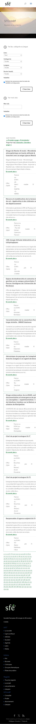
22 (8, 556)
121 (16, 573)
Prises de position (10, 670)
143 (15, 577)
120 (14, 573)
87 (22, 566)
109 (17, 570)
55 (15, 561)
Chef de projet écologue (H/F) (18, 477)
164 (12, 582)
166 (17, 582)
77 (30, 563)
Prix (6, 658)
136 (24, 575)
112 (24, 570)
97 (15, 568)
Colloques (8, 664)
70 (17, 563)
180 (24, 584)
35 (4, 559)
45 (24, 559)
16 (24, 554)
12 (17, 554)
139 (5, 577)
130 (10, 575)
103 (29, 568)
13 (19, 554)
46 (26, 559)
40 (14, 559)
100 (21, 568)
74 (24, 563)
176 (14, 584)
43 (20, 559)
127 (31, 573)
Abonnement (9, 701)
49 (4, 561)
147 (25, 577)
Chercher (26, 89)
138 (29, 575)
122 (19, 573)
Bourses (7, 661)
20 (4, 556)
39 (12, 559)
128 (5, 575)
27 (17, 556)
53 (12, 561)
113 (27, 570)
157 (22, 580)
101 (24, 568)
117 (7, 573)
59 (23, 561)
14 (21, 554)
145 (20, 577)
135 (22, 575)
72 (20, 563)
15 (23, 554)
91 (30, 566)
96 (13, 568)
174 (9, 584)
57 (19, 561)
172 (5, 584)
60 (25, 561)
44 (22, 559)
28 (19, 556)
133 (17, 575)
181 (27, 584)
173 (7, 584)
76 (28, 563)
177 (17, 584)
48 (30, 559)
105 (7, 570)
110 (20, 570)
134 (19, 575)
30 (23, 556)
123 (21, 573)
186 (12, 587)
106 (10, 570)
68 (13, 563)
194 (5, 589)
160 (29, 580)
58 (21, 561)
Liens (6, 646)
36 (6, 559)
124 (23, 573)
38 (10, 559)
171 (31, 582)
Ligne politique (10, 634)
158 (24, 580)
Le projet (8, 683)
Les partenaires (10, 686)
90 (28, 566)
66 (9, 563)
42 (18, 559)
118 (9, 573)
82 (12, 566)
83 (14, 566)
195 (7, 589)
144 (17, 577)
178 (19, 584)
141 (10, 577)
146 (22, 577)
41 (16, 559)
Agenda (7, 643)
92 (4, 568)
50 (6, 561)
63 (31, 561)
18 (28, 554)
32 (27, 556)
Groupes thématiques (12, 667)
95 (10, 568)
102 (26, 568)
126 (28, 573)
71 (19, 563)
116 (5, 573)
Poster (7, 698)
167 (20, 582)
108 (15, 570)
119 (12, 573)
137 (27, 575)
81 (10, 566)
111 (22, 570)
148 (27, 577)
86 (20, 566)
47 (28, 559)
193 (30, 587)
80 (8, 566)
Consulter (8, 695)
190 (23, 587)
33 (28, 556)
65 (6, 563)
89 (26, 566)
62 (29, 561)
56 (17, 561)
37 (8, 559)
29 (21, 556)
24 (11, 556)
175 (12, 584)
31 (25, 556)
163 (10, 582)
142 (12, 577)
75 (26, 563)
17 (26, 554)
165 (15, 582)
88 (24, 566)
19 (30, 554)
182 (29, 584)
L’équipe (7, 689)
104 (5, 570)
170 (28, 582)
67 (11, 563)
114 (29, 570)
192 (28, 587)
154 (14, 580)
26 (15, 556)
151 (7, 580)
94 (8, 568)
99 (19, 568)
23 (10, 556)
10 (14, 554)
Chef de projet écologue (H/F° (18, 436)
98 (17, 568)
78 (4, 566)
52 (10, 561)
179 (22, 584)
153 (12, 580)
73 (22, 563)
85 (18, 566)
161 (5, 582)
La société (8, 631)
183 (5, 587)
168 (23, 582)
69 (15, 563)
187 (15, 587)
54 (14, 561)
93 (6, 568)
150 (5, 580)
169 (25, 582)
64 (4, 563)
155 (17, 580)
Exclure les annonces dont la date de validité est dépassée (18, 82)
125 (26, 573)
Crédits (6, 622)
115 (31, 570)
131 (12, 575)
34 (30, 556)
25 (13, 556)
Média (7, 649)
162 (7, 582)
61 (27, 561)
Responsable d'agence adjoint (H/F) (20, 518)
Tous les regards (10, 680)
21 (6, 556)
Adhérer (7, 637)
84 (16, 566)
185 (10, 587)
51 (8, 561)
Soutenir (7, 640)
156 (19, 580)
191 (25, 587)
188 (17, 587)
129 (7, 575)
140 (7, 577)
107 (12, 570)
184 (7, 587)
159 (26, 580)
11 (16, 554)
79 (6, 566)
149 (30, 577)
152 (9, 580)
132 (14, 575)
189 (20, 587)
